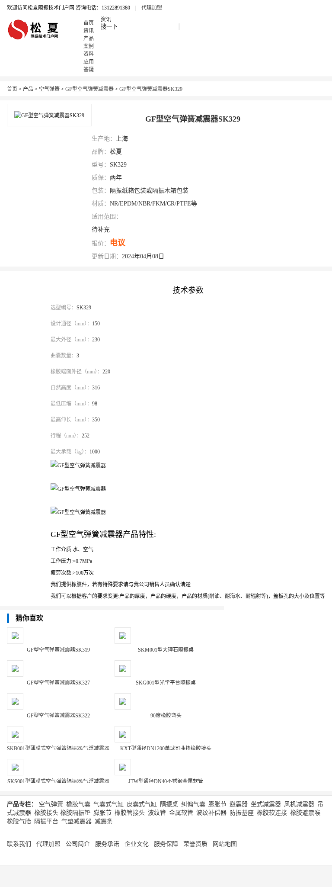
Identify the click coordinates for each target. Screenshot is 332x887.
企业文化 (136, 844)
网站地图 (225, 844)
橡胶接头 (46, 813)
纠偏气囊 (193, 804)
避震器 (239, 804)
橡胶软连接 (272, 813)
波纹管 (157, 813)
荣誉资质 (195, 844)
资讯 (88, 31)
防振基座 (242, 813)
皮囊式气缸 (142, 804)
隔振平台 (46, 821)
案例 (88, 46)
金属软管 (181, 813)
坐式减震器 (266, 804)
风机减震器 (299, 804)
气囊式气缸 (108, 804)
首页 (88, 23)
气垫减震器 (76, 821)
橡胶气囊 (78, 804)
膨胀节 (217, 804)
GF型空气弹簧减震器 (89, 89)
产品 (88, 38)
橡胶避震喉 (305, 813)
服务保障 (166, 844)
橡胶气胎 (19, 821)
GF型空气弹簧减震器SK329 (150, 89)
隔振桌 (169, 804)
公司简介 (78, 844)
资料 (88, 54)
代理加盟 (151, 8)
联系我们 (19, 844)
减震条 (104, 821)
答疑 (88, 70)
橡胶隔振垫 (75, 813)
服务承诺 (107, 844)
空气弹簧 (49, 89)
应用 (88, 62)
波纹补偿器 (211, 813)
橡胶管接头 (130, 813)
